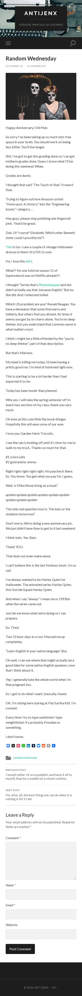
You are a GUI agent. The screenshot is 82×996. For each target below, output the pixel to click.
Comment (13, 838)
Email (10, 905)
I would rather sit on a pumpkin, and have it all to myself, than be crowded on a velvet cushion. (39, 775)
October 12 (14, 66)
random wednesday (25, 757)
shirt (29, 261)
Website (11, 925)
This (9, 247)
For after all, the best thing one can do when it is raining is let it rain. (39, 795)
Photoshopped (49, 285)
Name (11, 885)
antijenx (41, 13)
